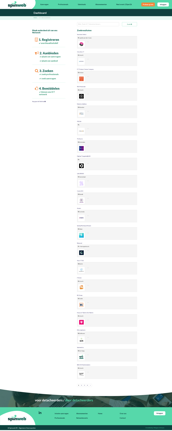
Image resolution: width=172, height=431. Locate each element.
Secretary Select (81, 34)
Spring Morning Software (84, 225)
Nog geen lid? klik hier (38, 101)
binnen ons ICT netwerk (47, 93)
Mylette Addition (82, 104)
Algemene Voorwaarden (27, 428)
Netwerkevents (82, 418)
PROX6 (79, 121)
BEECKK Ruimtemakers (83, 364)
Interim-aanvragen (61, 413)
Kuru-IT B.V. (80, 260)
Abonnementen (101, 4)
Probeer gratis (148, 4)
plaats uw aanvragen (51, 56)
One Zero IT (80, 52)
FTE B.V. (79, 278)
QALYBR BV (80, 173)
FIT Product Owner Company (85, 69)
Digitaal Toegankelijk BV (84, 156)
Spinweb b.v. (80, 347)
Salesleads (82, 4)
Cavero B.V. (80, 191)
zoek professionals (50, 74)
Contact (123, 418)
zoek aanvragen (48, 78)
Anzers (79, 208)
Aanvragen (44, 4)
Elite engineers (81, 330)
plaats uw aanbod (49, 61)
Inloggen (163, 4)
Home (35, 17)
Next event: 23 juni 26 (124, 4)
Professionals (63, 4)
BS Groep (79, 295)
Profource (80, 138)
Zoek (129, 24)
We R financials (81, 86)
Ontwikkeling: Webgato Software (154, 427)
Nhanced (79, 243)
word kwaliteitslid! (49, 43)
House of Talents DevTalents (85, 312)
